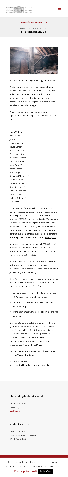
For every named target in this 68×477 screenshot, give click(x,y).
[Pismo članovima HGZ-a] (34, 60)
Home (22, 28)
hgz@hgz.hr (15, 411)
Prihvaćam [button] (45, 471)
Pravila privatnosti (25, 471)
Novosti (37, 28)
